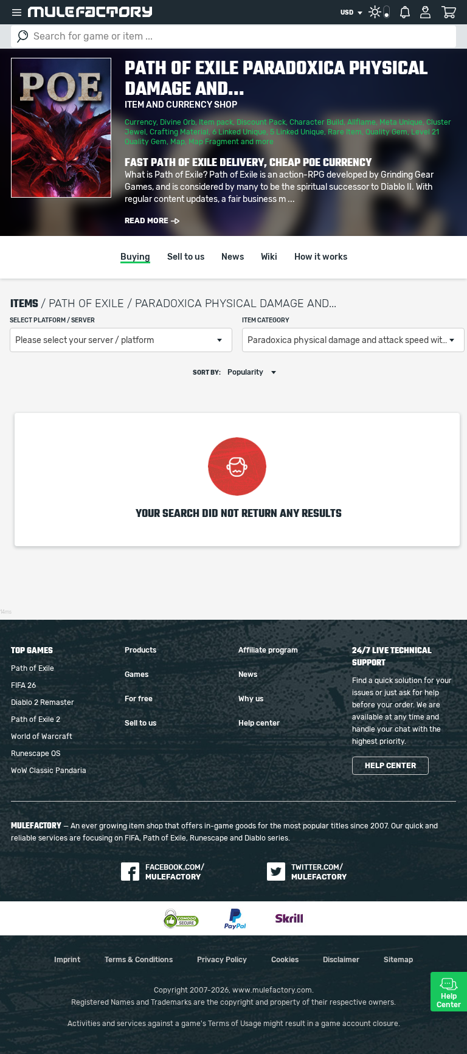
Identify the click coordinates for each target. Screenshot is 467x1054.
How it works (320, 257)
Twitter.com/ (319, 872)
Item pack (216, 122)
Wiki (269, 257)
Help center (259, 723)
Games (136, 674)
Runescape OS (35, 753)
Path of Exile (32, 668)
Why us (250, 698)
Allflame (361, 122)
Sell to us (185, 257)
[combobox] (351, 12)
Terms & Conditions (139, 959)
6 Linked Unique (239, 132)
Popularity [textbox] (245, 372)
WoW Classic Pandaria (48, 770)
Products (140, 650)
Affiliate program (268, 650)
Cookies (285, 959)
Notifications (405, 12)
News (232, 257)
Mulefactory (90, 12)
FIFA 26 (23, 685)
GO (22, 36)
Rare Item (345, 132)
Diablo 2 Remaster (42, 702)
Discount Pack (261, 122)
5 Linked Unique (297, 132)
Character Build (316, 122)
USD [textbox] (347, 13)
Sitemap (398, 959)
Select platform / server (52, 320)
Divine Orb (177, 122)
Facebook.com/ (174, 872)
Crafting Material (179, 132)
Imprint (67, 959)
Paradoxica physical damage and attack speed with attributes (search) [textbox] (355, 340)
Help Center (449, 1000)
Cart (448, 12)
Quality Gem (386, 132)
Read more (146, 220)
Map (177, 141)
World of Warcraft (41, 736)
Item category (265, 320)
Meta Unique (401, 122)
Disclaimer (341, 959)
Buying (135, 257)
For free (139, 698)
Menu (16, 12)
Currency (140, 122)
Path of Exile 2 (35, 719)
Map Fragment (214, 141)
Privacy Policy (222, 959)
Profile (425, 12)
